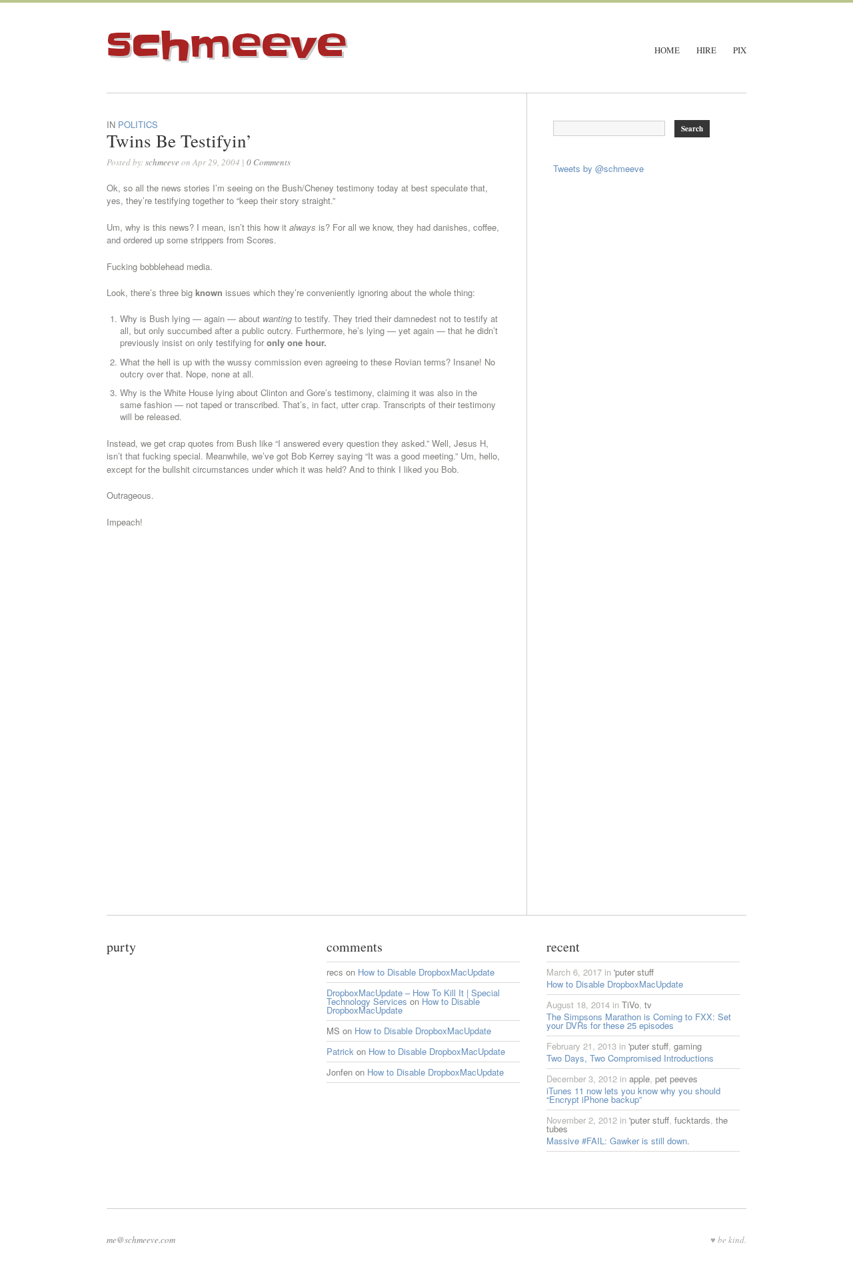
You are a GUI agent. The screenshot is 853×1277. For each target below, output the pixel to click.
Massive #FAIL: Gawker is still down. (618, 1140)
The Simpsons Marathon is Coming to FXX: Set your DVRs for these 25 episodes (638, 1021)
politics (138, 124)
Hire (706, 50)
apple (639, 1078)
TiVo (630, 1004)
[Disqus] (316, 748)
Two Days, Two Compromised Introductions (630, 1058)
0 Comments (269, 162)
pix (739, 50)
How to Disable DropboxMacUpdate (426, 972)
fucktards (692, 1120)
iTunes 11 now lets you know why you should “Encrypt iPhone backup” (633, 1095)
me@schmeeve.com (141, 1240)
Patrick (340, 1051)
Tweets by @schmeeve (598, 168)
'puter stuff (634, 972)
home (667, 50)
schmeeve (227, 46)
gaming (688, 1046)
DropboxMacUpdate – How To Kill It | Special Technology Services (413, 997)
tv (648, 1004)
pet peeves (676, 1078)
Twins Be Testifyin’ (179, 141)
